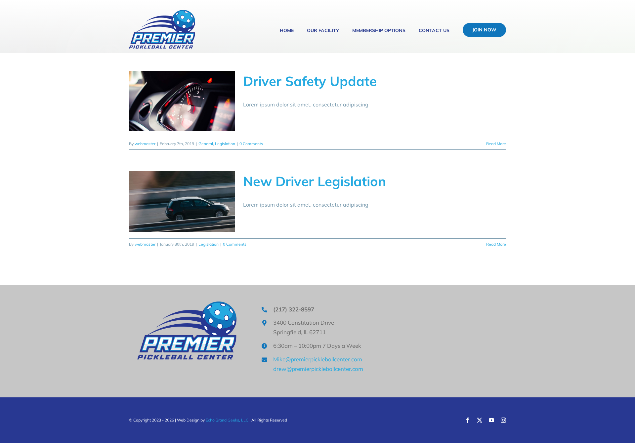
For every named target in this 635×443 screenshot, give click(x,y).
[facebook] (467, 420)
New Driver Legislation (314, 181)
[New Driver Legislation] (182, 201)
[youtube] (491, 420)
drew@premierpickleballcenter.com (318, 368)
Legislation (225, 143)
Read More (496, 143)
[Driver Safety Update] (182, 101)
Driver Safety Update (310, 81)
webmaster (145, 143)
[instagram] (503, 420)
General (205, 143)
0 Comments (251, 143)
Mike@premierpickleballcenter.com (317, 359)
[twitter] (479, 420)
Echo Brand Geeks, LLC (227, 420)
